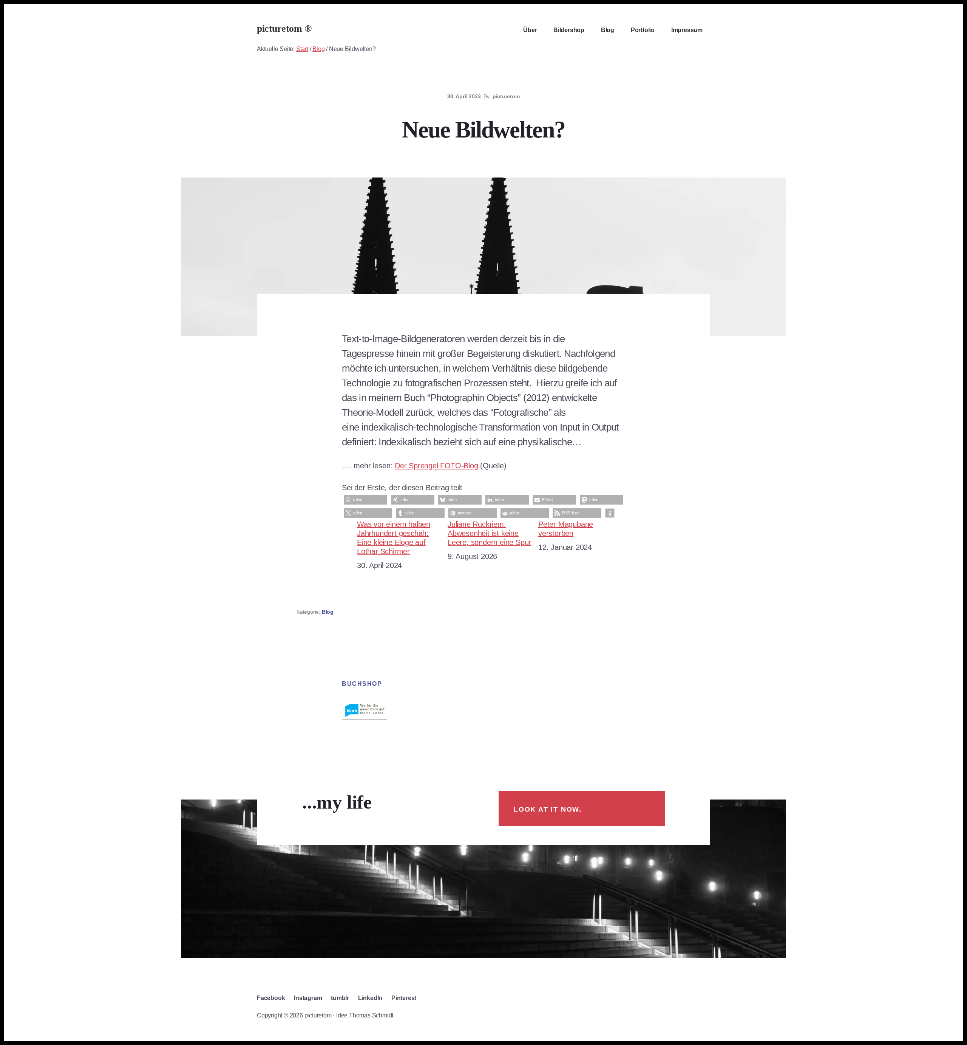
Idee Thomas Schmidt (364, 1015)
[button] (365, 500)
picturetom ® (284, 28)
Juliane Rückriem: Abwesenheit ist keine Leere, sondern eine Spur (489, 533)
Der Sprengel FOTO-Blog (436, 466)
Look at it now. (548, 809)
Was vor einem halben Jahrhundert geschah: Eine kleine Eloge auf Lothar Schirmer (393, 538)
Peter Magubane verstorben (565, 528)
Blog (328, 612)
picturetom (318, 1015)
